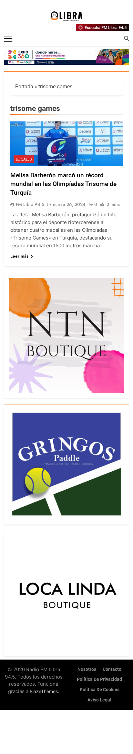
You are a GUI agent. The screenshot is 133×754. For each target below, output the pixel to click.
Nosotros (86, 669)
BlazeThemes (44, 691)
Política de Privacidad (99, 679)
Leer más (19, 256)
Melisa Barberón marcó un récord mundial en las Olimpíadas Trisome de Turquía (63, 183)
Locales (24, 159)
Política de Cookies (99, 689)
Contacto (112, 669)
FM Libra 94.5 (30, 204)
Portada (24, 86)
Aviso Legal (99, 700)
